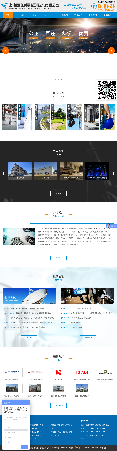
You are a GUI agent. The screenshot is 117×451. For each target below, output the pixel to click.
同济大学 (54, 428)
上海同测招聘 (70, 322)
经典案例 (64, 15)
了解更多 (57, 193)
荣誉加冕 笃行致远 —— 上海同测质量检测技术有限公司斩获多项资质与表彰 (87, 313)
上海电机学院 (31, 439)
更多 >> (83, 439)
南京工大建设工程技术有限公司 (62, 425)
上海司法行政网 (32, 428)
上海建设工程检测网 (34, 435)
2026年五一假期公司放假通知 (76, 308)
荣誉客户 (78, 15)
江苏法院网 (55, 435)
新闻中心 (49, 15)
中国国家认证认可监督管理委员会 (62, 432)
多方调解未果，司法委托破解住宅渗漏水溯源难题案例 (27, 313)
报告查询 (93, 15)
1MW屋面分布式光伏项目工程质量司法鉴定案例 (25, 327)
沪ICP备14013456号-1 (62, 448)
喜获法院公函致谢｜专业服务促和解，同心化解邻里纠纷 (27, 322)
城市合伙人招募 (71, 327)
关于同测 (20, 15)
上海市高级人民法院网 (35, 425)
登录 (72, 448)
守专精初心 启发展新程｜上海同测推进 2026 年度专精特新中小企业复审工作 (29, 318)
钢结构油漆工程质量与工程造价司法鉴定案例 (23, 308)
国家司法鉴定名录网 (34, 432)
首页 (8, 15)
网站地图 (103, 448)
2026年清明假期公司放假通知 (76, 318)
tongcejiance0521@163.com (95, 435)
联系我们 (107, 15)
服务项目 (35, 15)
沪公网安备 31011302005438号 (88, 448)
